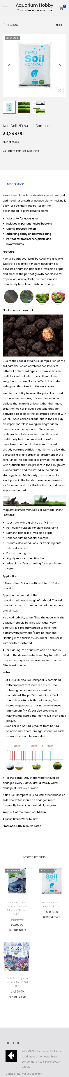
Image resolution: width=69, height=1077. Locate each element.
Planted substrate (27, 151)
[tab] (34, 184)
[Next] (59, 65)
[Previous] (9, 65)
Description (15, 184)
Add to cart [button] (19, 997)
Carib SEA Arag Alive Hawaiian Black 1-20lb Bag (17, 982)
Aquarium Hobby (34, 5)
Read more (19, 930)
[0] (61, 8)
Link (35, 819)
